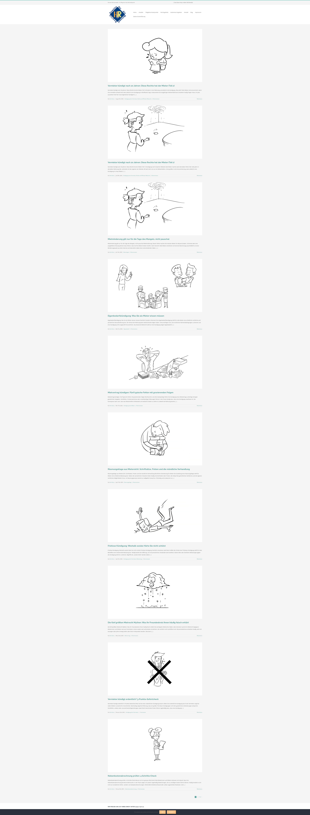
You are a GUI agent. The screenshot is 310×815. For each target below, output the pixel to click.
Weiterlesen (199, 99)
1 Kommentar (143, 712)
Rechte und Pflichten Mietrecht (144, 99)
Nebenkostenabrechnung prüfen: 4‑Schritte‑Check (132, 776)
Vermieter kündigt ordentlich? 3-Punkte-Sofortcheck (133, 699)
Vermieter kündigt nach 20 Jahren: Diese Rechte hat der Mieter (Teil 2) (141, 85)
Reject (171, 812)
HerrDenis (112, 99)
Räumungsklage (127, 482)
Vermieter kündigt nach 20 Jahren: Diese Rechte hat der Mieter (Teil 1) (141, 162)
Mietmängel (126, 252)
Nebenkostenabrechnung (131, 789)
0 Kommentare (156, 99)
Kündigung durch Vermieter (131, 99)
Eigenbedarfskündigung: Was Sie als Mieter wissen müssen (136, 316)
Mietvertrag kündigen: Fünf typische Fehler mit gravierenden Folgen (140, 392)
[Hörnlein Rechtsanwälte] (117, 5)
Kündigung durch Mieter (129, 405)
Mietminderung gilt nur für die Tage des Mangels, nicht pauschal (138, 239)
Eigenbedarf (126, 329)
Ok (162, 812)
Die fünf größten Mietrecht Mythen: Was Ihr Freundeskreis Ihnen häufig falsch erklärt (148, 622)
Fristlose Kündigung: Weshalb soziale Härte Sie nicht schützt (137, 546)
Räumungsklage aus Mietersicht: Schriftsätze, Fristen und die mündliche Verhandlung (149, 469)
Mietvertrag (139, 559)
